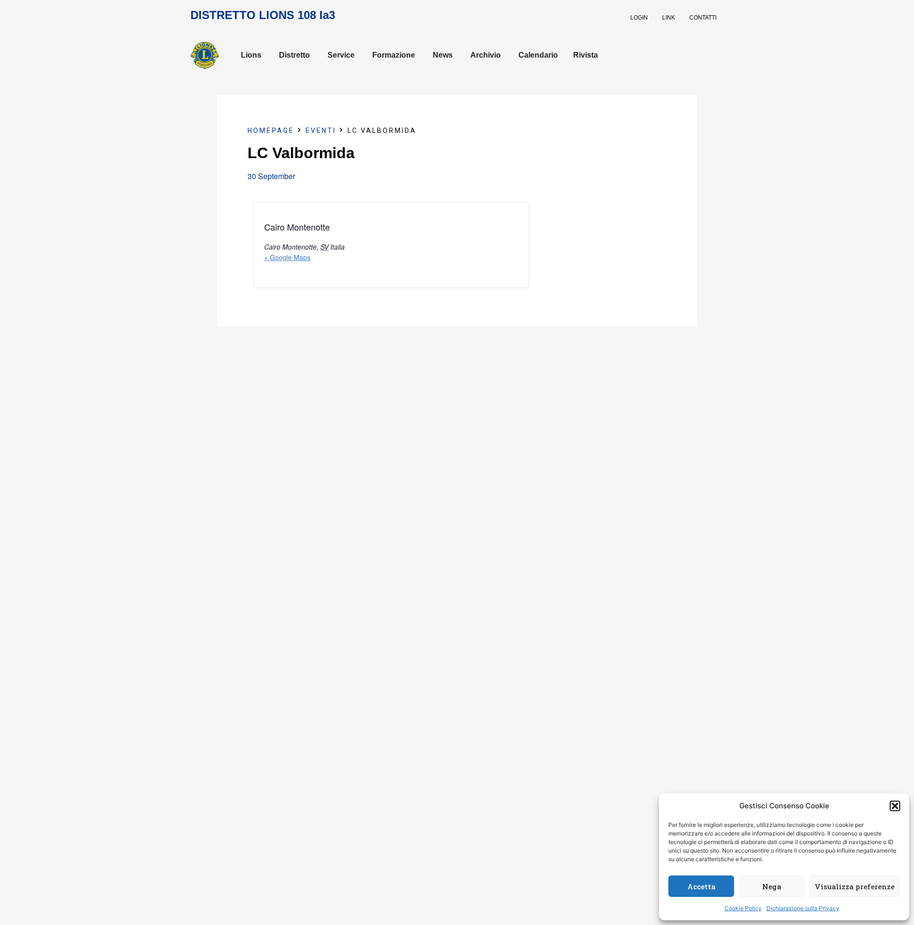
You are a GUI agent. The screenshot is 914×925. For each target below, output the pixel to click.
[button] (895, 806)
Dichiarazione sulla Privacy (802, 908)
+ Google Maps (287, 257)
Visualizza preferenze (854, 886)
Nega (771, 886)
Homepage (271, 130)
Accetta (701, 886)
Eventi (321, 130)
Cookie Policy (743, 908)
